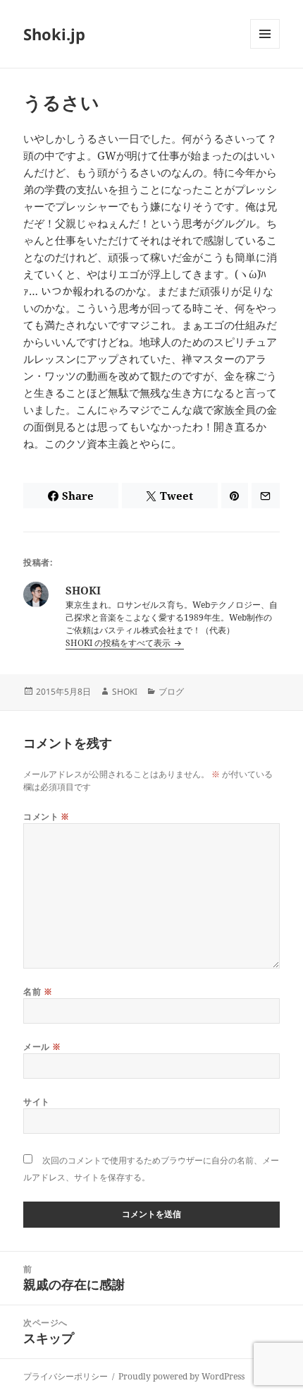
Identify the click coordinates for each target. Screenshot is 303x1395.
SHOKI (124, 691)
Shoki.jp (54, 33)
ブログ (171, 691)
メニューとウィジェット (265, 48)
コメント (46, 816)
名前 (37, 992)
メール (42, 1047)
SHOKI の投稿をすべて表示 (119, 643)
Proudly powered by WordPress (181, 1376)
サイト (36, 1102)
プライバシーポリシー (65, 1376)
